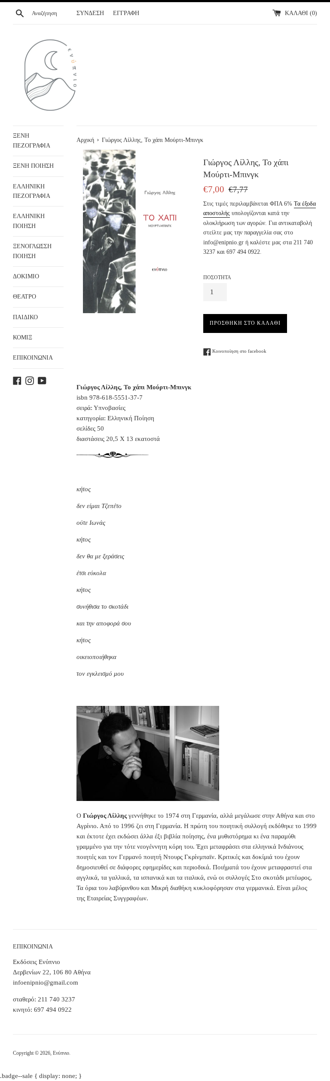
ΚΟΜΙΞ (22, 337)
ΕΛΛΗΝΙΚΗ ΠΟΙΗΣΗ (29, 221)
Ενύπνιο (61, 1053)
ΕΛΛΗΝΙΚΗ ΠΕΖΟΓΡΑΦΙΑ (31, 191)
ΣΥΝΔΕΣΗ (90, 13)
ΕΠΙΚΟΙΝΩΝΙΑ (33, 357)
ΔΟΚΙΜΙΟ (26, 276)
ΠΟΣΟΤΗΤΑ (217, 277)
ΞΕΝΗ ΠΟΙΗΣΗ (33, 166)
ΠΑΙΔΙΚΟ (25, 317)
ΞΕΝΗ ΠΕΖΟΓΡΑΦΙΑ (31, 140)
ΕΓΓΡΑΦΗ (126, 13)
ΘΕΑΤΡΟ (24, 296)
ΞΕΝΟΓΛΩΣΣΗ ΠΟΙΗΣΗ (32, 251)
